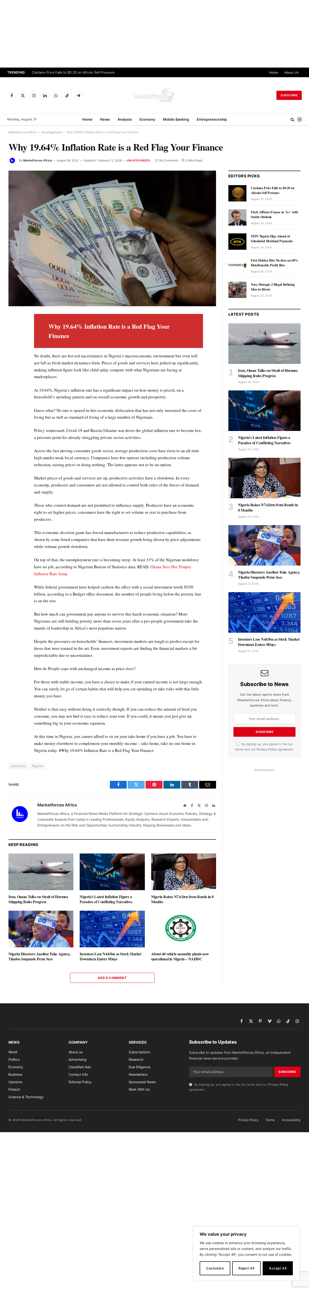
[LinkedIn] (13, 351)
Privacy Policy (267, 749)
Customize (215, 1268)
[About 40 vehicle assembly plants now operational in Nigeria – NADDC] (183, 929)
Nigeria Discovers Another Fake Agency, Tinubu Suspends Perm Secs (39, 956)
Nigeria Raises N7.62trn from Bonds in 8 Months (182, 899)
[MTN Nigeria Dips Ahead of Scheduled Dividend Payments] (237, 241)
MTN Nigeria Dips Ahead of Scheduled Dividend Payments (272, 238)
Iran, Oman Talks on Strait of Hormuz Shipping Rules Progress (38, 899)
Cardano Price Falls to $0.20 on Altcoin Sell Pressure (73, 72)
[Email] (13, 373)
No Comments (168, 160)
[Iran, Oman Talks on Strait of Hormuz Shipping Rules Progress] (40, 871)
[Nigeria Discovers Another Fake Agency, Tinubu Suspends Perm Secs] (40, 929)
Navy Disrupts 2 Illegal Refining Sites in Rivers (273, 287)
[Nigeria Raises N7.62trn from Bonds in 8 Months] (183, 871)
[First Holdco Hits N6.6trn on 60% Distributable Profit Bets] (237, 265)
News (105, 119)
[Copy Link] (13, 429)
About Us (291, 72)
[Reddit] (13, 396)
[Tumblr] (13, 384)
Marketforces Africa (37, 160)
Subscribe (289, 95)
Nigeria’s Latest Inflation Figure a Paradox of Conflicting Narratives (106, 899)
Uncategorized (51, 132)
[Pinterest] (13, 362)
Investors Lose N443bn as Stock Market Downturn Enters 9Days (110, 956)
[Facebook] (13, 329)
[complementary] (246, 1253)
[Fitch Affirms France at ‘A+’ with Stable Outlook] (237, 217)
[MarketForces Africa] (154, 95)
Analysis (125, 119)
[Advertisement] (154, 34)
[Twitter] (13, 340)
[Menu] (299, 119)
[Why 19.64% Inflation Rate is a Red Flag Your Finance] (112, 238)
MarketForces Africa (22, 132)
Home (273, 72)
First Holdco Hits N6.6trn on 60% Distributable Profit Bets (274, 263)
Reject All (246, 1268)
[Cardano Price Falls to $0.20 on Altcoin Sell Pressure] (237, 193)
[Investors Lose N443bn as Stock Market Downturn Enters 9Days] (112, 929)
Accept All (277, 1268)
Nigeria (37, 766)
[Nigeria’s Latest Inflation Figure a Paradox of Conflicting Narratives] (112, 871)
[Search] (292, 119)
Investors (18, 766)
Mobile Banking (176, 119)
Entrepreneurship (212, 119)
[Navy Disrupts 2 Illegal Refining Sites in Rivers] (237, 290)
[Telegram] (13, 407)
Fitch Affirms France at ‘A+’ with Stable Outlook (274, 214)
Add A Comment (112, 978)
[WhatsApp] (13, 418)
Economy (147, 119)
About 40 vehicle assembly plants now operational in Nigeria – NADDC (180, 956)
